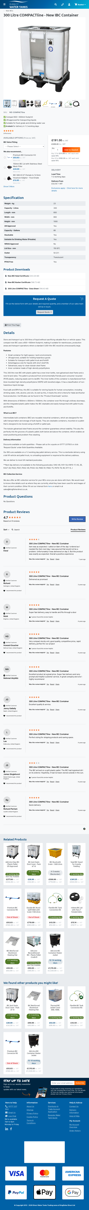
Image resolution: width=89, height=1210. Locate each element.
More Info (16, 160)
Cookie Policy (32, 1117)
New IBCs (9, 11)
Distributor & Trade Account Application (54, 1109)
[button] (15, 104)
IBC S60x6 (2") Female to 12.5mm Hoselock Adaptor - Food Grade (27, 176)
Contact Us (73, 1106)
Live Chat (12, 1116)
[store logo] (30, 4)
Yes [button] (48, 559)
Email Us (12, 1112)
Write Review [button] (77, 519)
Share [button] (57, 559)
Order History (75, 1131)
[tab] (78, 530)
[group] (15, 517)
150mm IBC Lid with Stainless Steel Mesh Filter (27, 165)
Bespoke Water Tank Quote (54, 1116)
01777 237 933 (11, 1107)
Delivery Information (74, 1111)
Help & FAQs (74, 1116)
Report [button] (52, 559)
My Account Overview (74, 1125)
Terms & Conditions (31, 1121)
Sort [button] (5, 529)
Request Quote (43, 312)
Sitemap (30, 1110)
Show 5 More (8, 186)
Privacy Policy (67, 1094)
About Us (30, 1106)
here (50, 486)
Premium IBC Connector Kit (24, 155)
